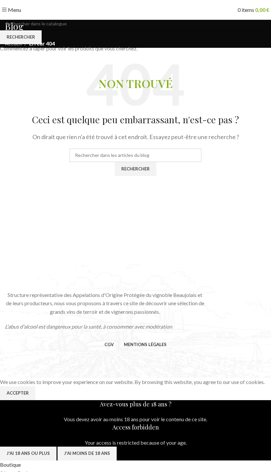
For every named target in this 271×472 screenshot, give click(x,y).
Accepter (18, 393)
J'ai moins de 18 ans (87, 453)
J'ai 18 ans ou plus (28, 453)
